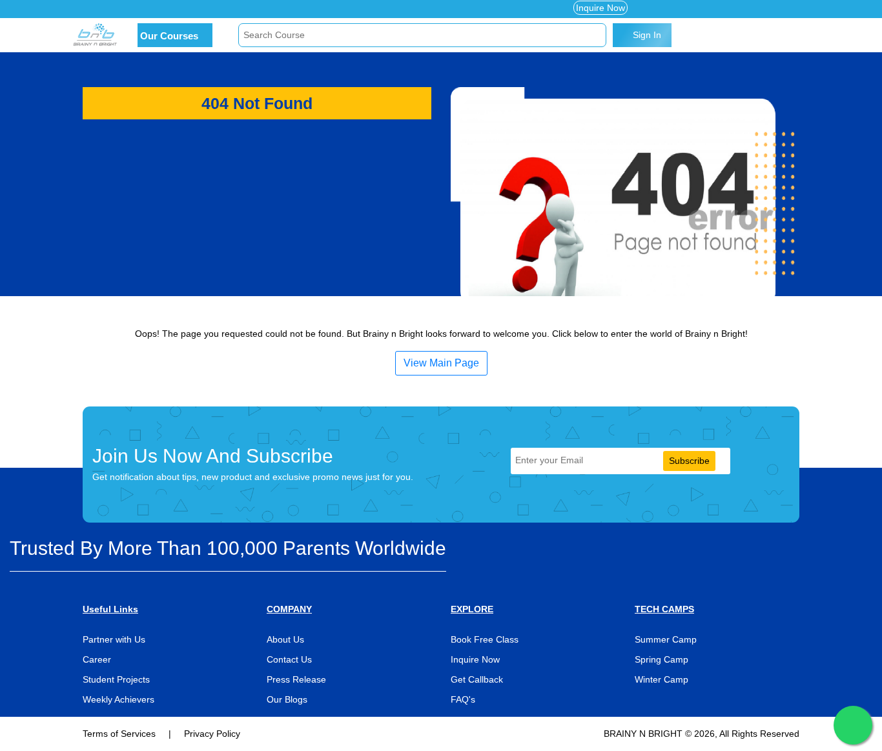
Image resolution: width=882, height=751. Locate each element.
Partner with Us (114, 639)
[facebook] (87, 9)
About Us (285, 639)
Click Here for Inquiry (251, 9)
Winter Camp (661, 679)
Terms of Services (120, 733)
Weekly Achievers (118, 699)
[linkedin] (147, 9)
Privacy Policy (212, 733)
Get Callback (477, 679)
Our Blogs (287, 699)
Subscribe (689, 461)
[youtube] (166, 9)
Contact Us (289, 659)
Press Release (296, 679)
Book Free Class (484, 639)
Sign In (645, 35)
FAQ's (463, 699)
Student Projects (116, 679)
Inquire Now (600, 8)
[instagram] (127, 9)
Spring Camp (661, 659)
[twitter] (107, 9)
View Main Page (441, 362)
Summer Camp (666, 639)
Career (97, 659)
